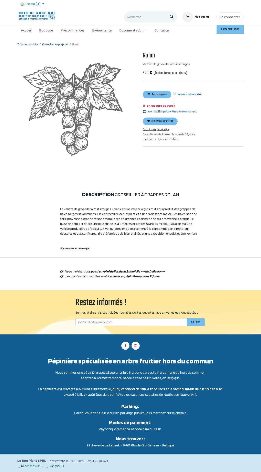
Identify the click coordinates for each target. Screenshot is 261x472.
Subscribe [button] (195, 322)
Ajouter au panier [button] (159, 94)
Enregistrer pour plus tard (162, 121)
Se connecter (230, 17)
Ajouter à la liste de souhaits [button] (190, 94)
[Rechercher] (171, 16)
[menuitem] (26, 30)
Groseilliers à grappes (55, 44)
